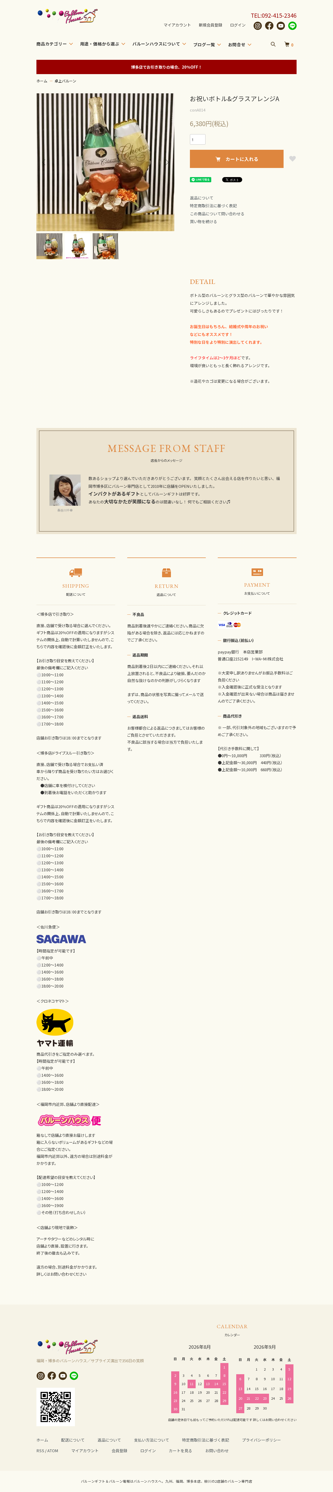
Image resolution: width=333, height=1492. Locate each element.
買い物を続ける (203, 221)
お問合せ (237, 44)
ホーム (41, 80)
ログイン (238, 25)
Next (166, 162)
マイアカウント (177, 25)
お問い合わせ (217, 1450)
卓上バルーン (65, 80)
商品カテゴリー (51, 44)
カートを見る (180, 1450)
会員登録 (119, 1450)
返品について (201, 197)
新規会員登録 (210, 25)
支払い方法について (151, 1440)
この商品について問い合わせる (217, 213)
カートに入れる (242, 158)
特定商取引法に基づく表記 (213, 205)
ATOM (52, 1450)
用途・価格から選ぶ (99, 44)
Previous (44, 162)
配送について (73, 1440)
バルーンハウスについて (156, 44)
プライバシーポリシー (261, 1440)
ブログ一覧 (204, 44)
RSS (40, 1450)
